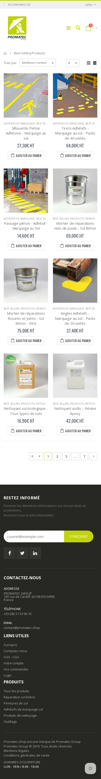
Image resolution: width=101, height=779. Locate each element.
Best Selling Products (68, 218)
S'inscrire (79, 536)
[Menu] (68, 28)
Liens (88, 5)
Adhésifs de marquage (19, 123)
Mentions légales (16, 750)
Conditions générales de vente (27, 755)
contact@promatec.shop (22, 627)
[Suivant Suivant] (93, 456)
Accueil (5, 53)
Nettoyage (43, 403)
